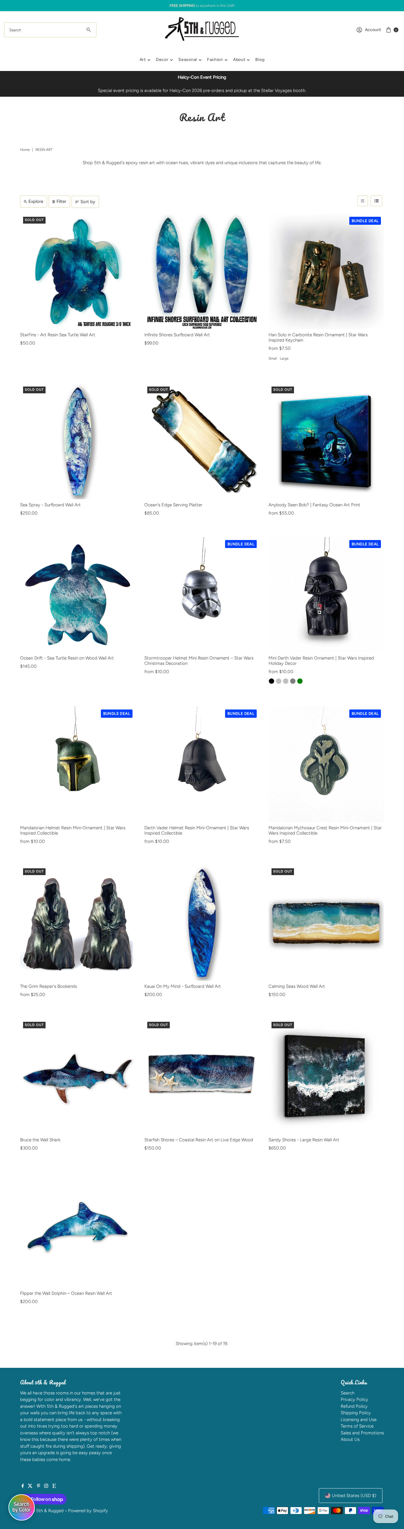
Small (273, 358)
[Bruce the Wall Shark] (77, 1076)
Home (25, 150)
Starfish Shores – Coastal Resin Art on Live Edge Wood (198, 1139)
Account (373, 29)
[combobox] (50, 29)
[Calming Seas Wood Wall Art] (326, 923)
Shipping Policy (356, 1412)
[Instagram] (46, 1486)
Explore (35, 201)
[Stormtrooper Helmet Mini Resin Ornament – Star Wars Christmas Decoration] (202, 594)
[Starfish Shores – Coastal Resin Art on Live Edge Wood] (202, 1076)
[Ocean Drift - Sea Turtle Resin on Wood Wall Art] (77, 594)
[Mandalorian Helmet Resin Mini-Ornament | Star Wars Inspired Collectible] (77, 764)
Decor (162, 59)
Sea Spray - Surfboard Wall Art (50, 504)
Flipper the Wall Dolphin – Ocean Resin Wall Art (66, 1293)
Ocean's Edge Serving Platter (173, 504)
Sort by (87, 201)
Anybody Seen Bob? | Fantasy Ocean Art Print (314, 504)
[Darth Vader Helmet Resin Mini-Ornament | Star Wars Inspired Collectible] (202, 764)
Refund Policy (354, 1406)
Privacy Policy (354, 1399)
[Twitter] (30, 1486)
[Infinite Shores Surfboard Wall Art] (202, 271)
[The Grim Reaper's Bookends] (77, 923)
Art (143, 59)
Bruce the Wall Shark (40, 1139)
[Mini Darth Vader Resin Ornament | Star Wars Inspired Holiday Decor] (326, 594)
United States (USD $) (354, 1495)
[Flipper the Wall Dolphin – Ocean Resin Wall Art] (77, 1229)
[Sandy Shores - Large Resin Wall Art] (326, 1076)
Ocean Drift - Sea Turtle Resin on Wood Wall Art (67, 658)
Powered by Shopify (88, 1510)
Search (347, 1393)
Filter (61, 201)
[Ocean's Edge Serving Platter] (202, 441)
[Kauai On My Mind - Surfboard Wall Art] (202, 923)
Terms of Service (357, 1426)
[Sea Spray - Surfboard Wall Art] (77, 441)
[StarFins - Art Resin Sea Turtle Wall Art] (77, 271)
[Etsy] (54, 1486)
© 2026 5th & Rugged (42, 1510)
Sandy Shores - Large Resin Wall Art (304, 1139)
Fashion (215, 59)
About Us (350, 1439)
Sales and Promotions (362, 1433)
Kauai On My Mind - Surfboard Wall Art (182, 986)
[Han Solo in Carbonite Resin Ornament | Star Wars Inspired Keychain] (326, 271)
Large (284, 358)
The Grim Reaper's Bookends (48, 986)
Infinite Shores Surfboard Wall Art (177, 334)
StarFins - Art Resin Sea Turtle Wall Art (57, 334)
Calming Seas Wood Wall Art (297, 986)
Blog (259, 59)
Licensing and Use (358, 1419)
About (239, 59)
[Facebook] (23, 1486)
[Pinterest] (38, 1486)
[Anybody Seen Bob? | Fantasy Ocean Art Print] (326, 441)
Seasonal (187, 59)
